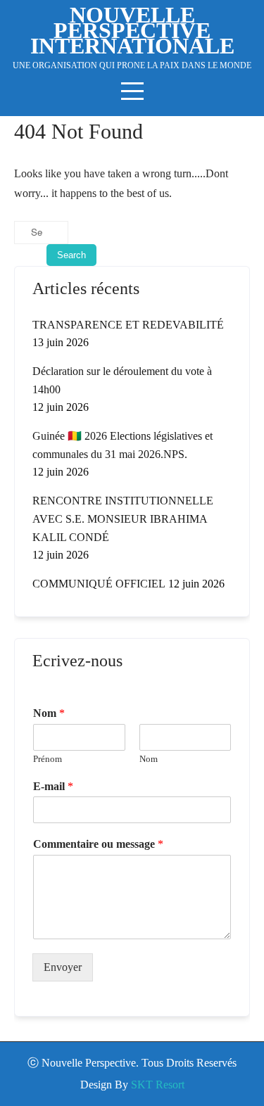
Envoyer (63, 967)
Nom (49, 713)
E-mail (53, 786)
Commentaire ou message (98, 844)
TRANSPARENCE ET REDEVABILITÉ (128, 325)
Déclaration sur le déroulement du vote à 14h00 (122, 380)
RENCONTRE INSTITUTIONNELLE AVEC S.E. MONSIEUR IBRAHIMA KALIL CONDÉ (122, 519)
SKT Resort (157, 1085)
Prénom (47, 759)
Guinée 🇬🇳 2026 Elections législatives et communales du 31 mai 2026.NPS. (122, 445)
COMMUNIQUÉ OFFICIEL (98, 584)
